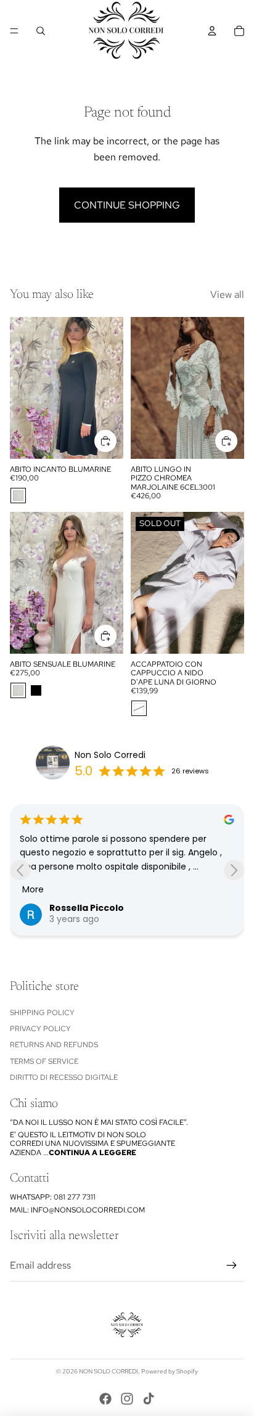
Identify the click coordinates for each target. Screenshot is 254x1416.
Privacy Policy (40, 1029)
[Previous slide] (20, 870)
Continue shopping (127, 205)
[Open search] (40, 30)
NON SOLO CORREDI (108, 1371)
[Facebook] (105, 1398)
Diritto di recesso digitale (64, 1077)
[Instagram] (127, 1398)
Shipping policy (42, 1013)
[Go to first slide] (234, 870)
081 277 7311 (75, 1197)
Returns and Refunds (54, 1045)
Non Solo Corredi (110, 755)
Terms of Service (44, 1061)
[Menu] (14, 31)
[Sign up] (231, 1265)
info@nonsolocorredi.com (88, 1210)
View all (227, 294)
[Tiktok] (148, 1398)
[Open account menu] (212, 30)
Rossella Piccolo (86, 908)
